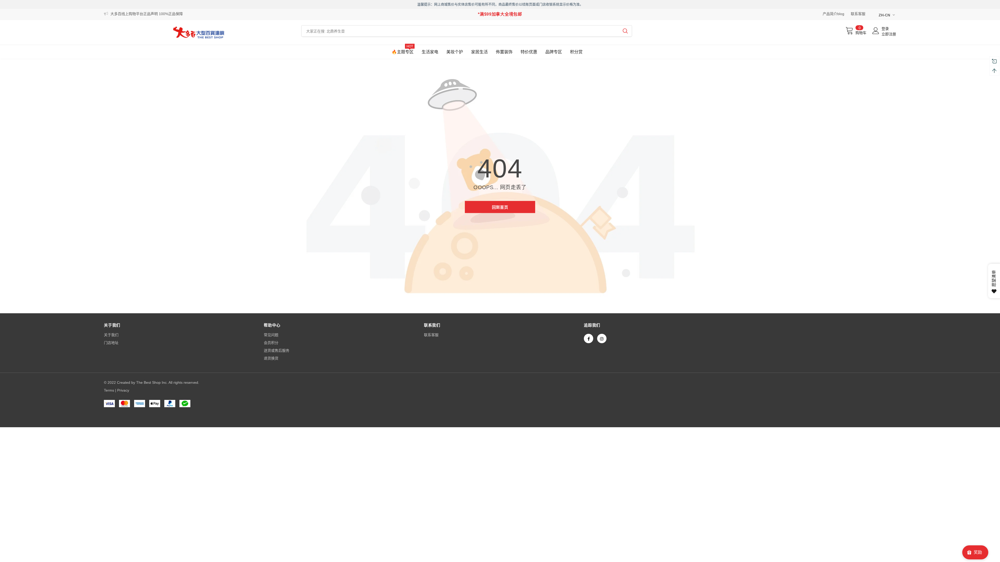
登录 (885, 29)
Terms (109, 390)
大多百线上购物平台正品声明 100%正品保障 (146, 14)
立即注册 (889, 34)
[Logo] (198, 32)
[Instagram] (602, 338)
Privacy (123, 390)
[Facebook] (588, 338)
